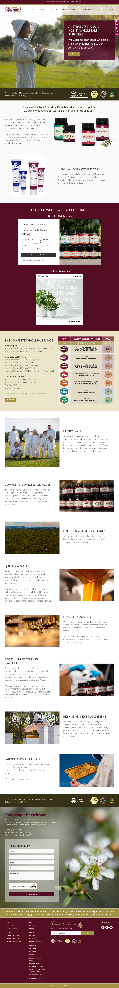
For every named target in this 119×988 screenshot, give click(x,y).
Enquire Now (31, 894)
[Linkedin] (117, 27)
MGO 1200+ (32, 945)
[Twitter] (117, 24)
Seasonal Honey (34, 963)
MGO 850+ (32, 938)
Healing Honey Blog (14, 942)
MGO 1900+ (32, 951)
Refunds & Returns (35, 978)
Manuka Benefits (13, 938)
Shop (42, 9)
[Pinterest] (117, 31)
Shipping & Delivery (35, 975)
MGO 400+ (32, 932)
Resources (87, 9)
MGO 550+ (32, 935)
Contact (10, 932)
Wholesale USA (12, 929)
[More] (117, 34)
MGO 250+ (32, 929)
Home (34, 9)
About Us (54, 9)
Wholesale (11, 925)
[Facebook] (117, 21)
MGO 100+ (32, 925)
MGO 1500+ (32, 948)
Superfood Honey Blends (35, 959)
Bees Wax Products (36, 966)
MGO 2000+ (32, 955)
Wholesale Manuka (69, 9)
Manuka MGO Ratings (14, 935)
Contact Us (101, 9)
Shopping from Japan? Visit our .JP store (37, 970)
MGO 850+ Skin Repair (36, 942)
